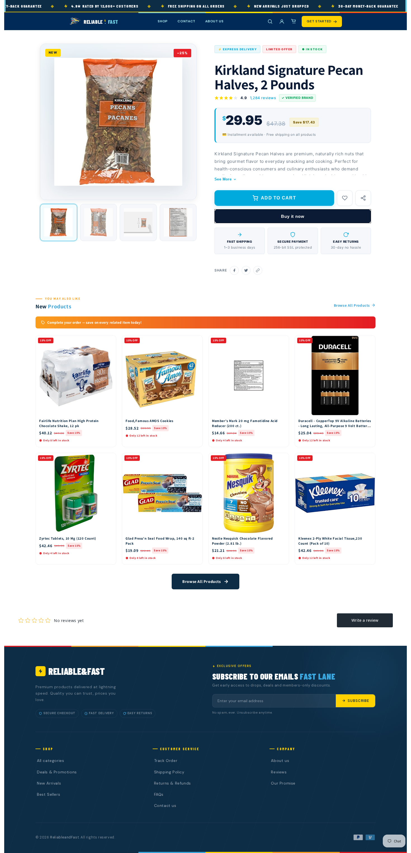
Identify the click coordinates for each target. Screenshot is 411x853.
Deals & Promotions (57, 772)
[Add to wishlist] (345, 198)
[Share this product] (363, 198)
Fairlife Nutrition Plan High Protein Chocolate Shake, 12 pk (69, 423)
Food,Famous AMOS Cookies (149, 420)
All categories (50, 760)
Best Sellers (48, 794)
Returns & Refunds (172, 783)
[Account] (282, 21)
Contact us (165, 805)
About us (280, 760)
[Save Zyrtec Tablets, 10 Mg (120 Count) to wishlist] (109, 458)
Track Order (166, 760)
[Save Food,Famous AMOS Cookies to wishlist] (195, 341)
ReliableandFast (64, 837)
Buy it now (292, 216)
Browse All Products (352, 305)
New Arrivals (49, 783)
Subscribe (358, 701)
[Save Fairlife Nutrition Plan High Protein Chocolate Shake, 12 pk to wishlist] (109, 341)
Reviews (279, 772)
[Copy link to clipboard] (257, 270)
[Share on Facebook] (234, 270)
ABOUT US (214, 21)
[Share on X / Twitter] (246, 270)
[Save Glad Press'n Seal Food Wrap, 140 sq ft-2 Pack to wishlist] (195, 458)
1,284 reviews (263, 98)
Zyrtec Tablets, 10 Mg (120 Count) (67, 538)
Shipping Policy (169, 772)
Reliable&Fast (76, 671)
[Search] (270, 21)
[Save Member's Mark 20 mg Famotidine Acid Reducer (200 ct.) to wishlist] (282, 341)
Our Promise (283, 783)
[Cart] (293, 21)
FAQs (159, 794)
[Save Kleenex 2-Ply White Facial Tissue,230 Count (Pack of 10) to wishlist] (368, 458)
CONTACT (186, 21)
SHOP (163, 21)
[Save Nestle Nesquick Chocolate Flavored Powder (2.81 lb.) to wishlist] (282, 458)
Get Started (319, 21)
